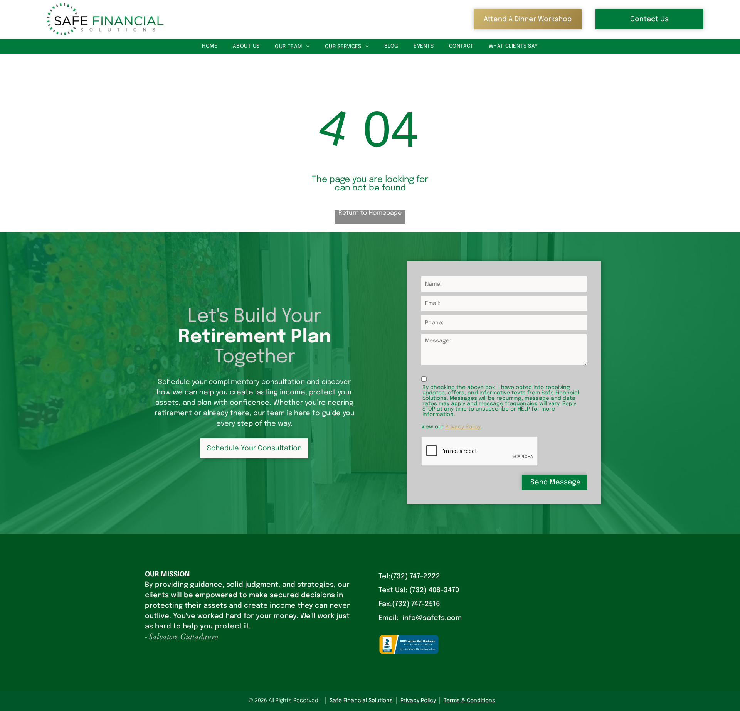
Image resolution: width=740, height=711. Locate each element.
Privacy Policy (463, 427)
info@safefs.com (432, 618)
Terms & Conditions (469, 700)
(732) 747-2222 (415, 576)
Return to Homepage (370, 213)
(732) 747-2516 (416, 604)
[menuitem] (209, 46)
